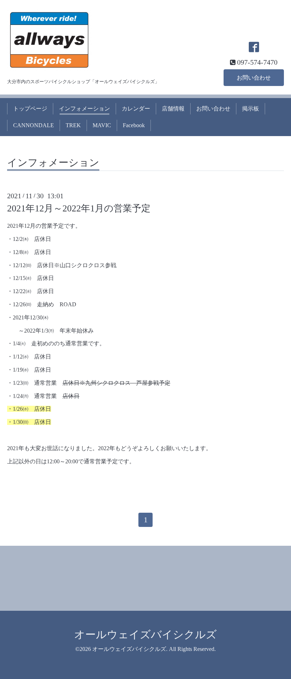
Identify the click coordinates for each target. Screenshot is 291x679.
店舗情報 (173, 109)
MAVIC (102, 125)
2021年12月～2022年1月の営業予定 (78, 208)
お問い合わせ (254, 78)
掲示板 (250, 109)
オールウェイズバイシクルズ (145, 634)
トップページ (30, 109)
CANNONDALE (33, 125)
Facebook (134, 125)
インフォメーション (84, 109)
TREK (73, 125)
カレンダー (136, 109)
